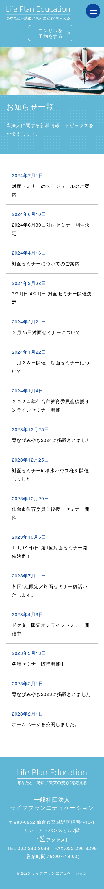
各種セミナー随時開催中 (38, 663)
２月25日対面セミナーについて (46, 332)
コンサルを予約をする (50, 33)
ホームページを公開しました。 (46, 724)
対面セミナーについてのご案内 (46, 263)
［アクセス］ (52, 839)
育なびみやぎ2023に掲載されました (51, 694)
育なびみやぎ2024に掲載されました (51, 440)
